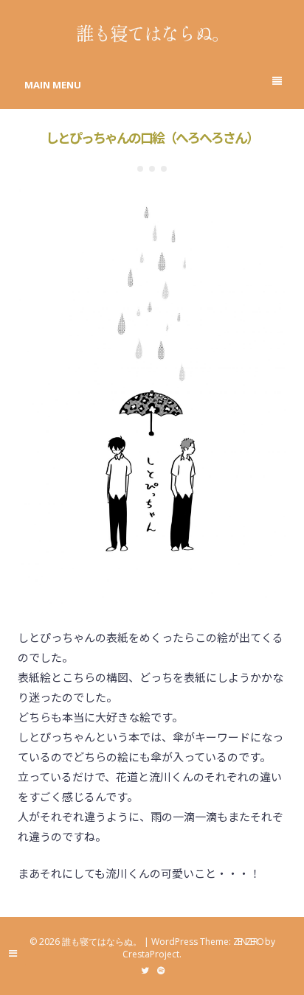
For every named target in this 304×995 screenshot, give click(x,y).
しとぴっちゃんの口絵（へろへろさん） (152, 137)
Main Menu (52, 84)
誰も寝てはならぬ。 (152, 32)
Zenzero (248, 941)
